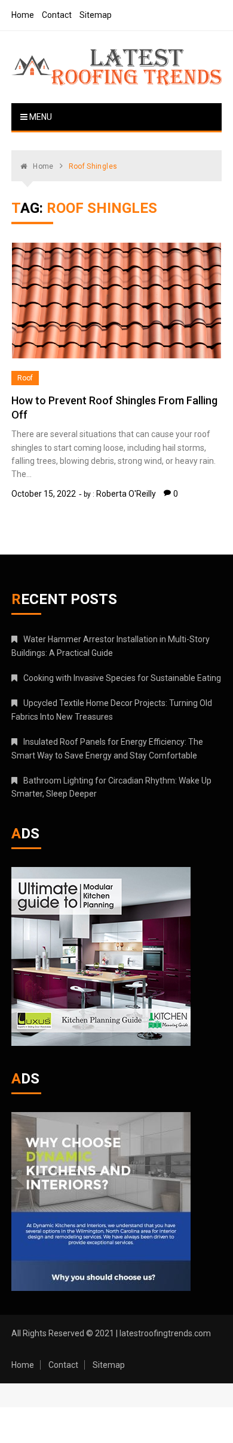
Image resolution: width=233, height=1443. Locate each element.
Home (22, 15)
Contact (57, 15)
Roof (25, 378)
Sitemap (95, 15)
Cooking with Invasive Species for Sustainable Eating (122, 678)
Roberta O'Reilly (126, 493)
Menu (39, 117)
